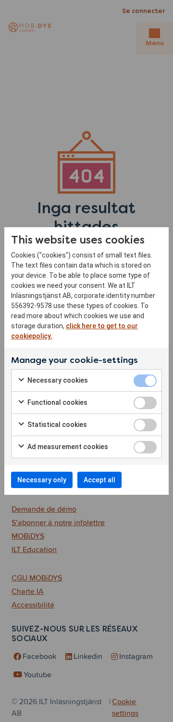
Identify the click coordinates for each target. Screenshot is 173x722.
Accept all (99, 480)
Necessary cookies (57, 380)
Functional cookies (56, 402)
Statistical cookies (56, 424)
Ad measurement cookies (67, 447)
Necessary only (41, 480)
